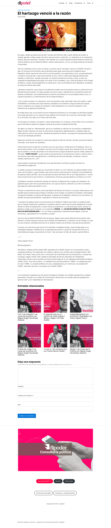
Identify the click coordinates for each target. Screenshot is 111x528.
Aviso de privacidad (43, 493)
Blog (70, 3)
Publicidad (69, 481)
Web (19, 404)
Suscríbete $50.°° (44, 481)
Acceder (61, 3)
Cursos (58, 481)
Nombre (21, 386)
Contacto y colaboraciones (65, 493)
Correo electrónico (26, 395)
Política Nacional (24, 10)
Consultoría (78, 3)
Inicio (89, 3)
